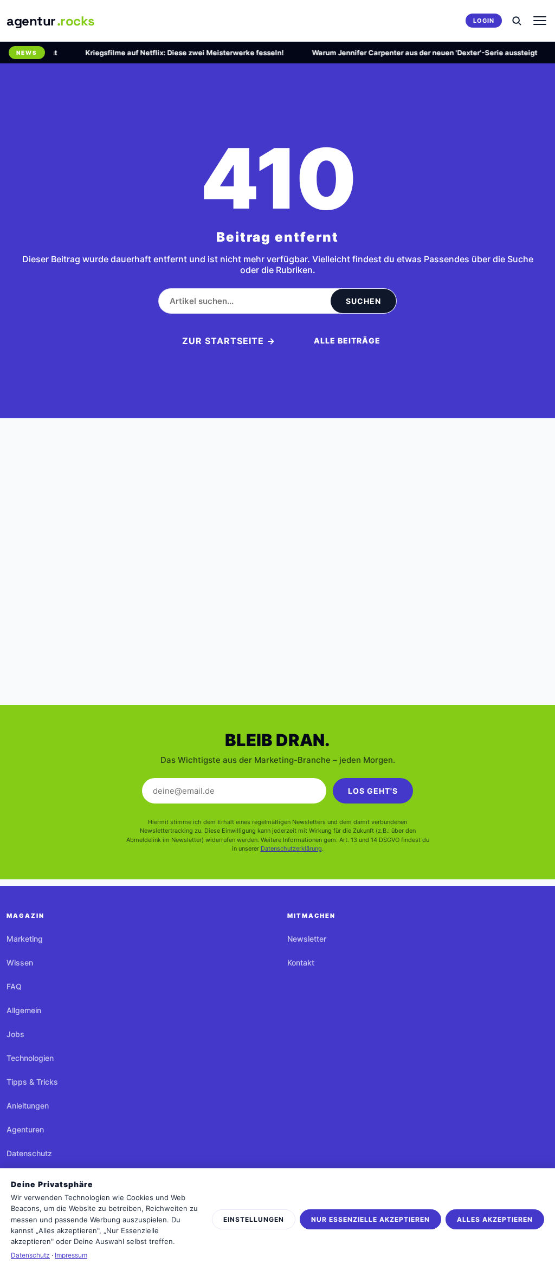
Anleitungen (28, 1105)
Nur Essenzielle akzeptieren (370, 1219)
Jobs (15, 1034)
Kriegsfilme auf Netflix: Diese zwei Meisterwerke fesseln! (177, 52)
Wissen (20, 962)
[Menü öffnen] (539, 20)
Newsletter (306, 938)
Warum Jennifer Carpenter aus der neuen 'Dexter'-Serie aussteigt (417, 52)
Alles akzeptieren (495, 1219)
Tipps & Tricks (32, 1081)
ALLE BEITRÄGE (347, 340)
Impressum (71, 1255)
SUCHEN (363, 301)
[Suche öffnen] (516, 20)
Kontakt (300, 962)
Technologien (30, 1057)
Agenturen (25, 1129)
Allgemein (24, 1010)
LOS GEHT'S (373, 790)
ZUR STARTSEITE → (228, 340)
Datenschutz (29, 1153)
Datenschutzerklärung (291, 848)
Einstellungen (253, 1219)
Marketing (25, 938)
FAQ (14, 986)
